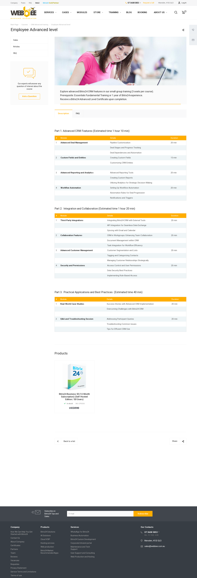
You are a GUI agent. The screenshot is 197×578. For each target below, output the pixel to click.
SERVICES (49, 12)
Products (45, 527)
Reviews (14, 557)
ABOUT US (159, 12)
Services (75, 527)
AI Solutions (46, 535)
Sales (15, 40)
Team (13, 553)
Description (63, 113)
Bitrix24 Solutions (48, 532)
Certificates (15, 545)
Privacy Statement (18, 568)
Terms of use (16, 575)
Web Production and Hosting (82, 557)
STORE (97, 12)
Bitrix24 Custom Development (83, 539)
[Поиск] (174, 12)
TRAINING (114, 12)
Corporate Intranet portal (81, 543)
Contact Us (15, 538)
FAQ (78, 113)
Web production (47, 547)
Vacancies (15, 560)
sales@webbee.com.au (154, 546)
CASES (65, 12)
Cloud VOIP (45, 539)
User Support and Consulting (83, 553)
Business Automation (80, 535)
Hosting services (47, 543)
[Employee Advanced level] (120, 38)
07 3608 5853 (151, 532)
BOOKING (142, 12)
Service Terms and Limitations (23, 572)
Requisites (15, 564)
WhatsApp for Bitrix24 (80, 532)
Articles (16, 47)
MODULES (82, 12)
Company (15, 527)
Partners (14, 549)
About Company (17, 542)
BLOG (129, 12)
